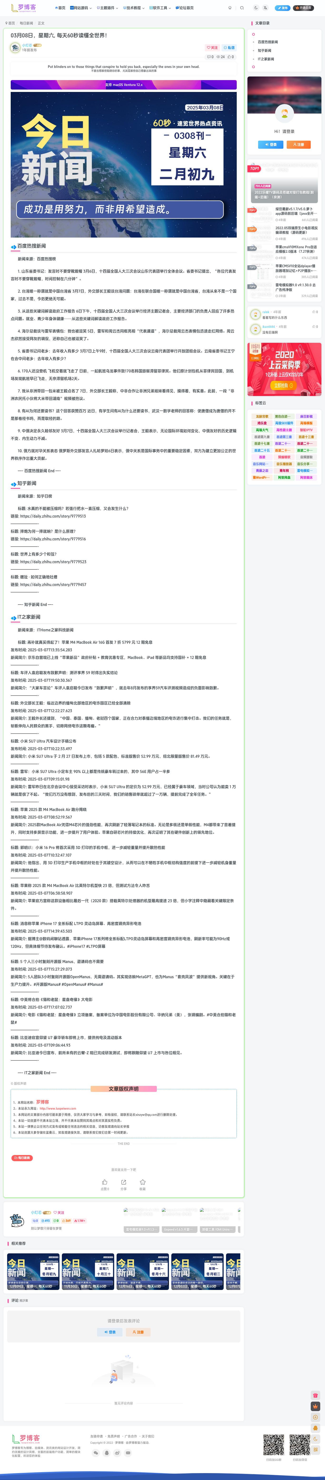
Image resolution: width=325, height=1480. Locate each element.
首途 (262, 457)
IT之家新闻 (266, 59)
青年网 (284, 471)
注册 (140, 1332)
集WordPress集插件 (263, 477)
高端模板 (306, 423)
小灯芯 (27, 45)
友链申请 (96, 1436)
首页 (11, 23)
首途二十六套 (306, 443)
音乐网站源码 (262, 464)
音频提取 (306, 457)
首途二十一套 (306, 450)
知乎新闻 (264, 50)
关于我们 (148, 1436)
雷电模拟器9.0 (307, 471)
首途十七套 (262, 443)
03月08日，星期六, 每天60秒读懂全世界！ (60, 35)
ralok (265, 312)
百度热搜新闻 (268, 42)
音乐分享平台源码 (307, 464)
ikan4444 (268, 327)
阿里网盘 (284, 477)
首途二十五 (262, 450)
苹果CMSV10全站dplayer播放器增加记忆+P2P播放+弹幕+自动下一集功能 (296, 270)
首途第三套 (284, 437)
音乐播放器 (284, 464)
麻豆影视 (306, 416)
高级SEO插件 (284, 423)
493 (47, 1221)
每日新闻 (26, 23)
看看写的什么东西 (274, 318)
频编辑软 (284, 457)
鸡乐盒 (262, 423)
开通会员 (305, 8)
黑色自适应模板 (285, 416)
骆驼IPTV (306, 430)
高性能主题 (284, 430)
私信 (231, 48)
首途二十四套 (284, 443)
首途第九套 (262, 437)
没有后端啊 (270, 332)
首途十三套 (306, 437)
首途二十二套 (284, 450)
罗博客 (119, 1443)
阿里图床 (306, 477)
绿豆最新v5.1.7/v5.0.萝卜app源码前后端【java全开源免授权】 (296, 213)
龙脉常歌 (262, 416)
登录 (112, 1332)
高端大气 (262, 430)
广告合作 (131, 1436)
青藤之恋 (262, 471)
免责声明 (114, 1436)
